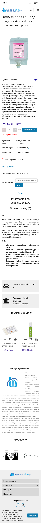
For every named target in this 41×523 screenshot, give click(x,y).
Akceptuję (32, 515)
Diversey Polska (8, 167)
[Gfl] (29, 455)
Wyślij (19, 185)
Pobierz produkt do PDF (14, 160)
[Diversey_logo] (36, 79)
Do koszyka (28, 130)
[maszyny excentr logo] (11, 455)
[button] (20, 481)
